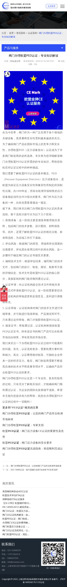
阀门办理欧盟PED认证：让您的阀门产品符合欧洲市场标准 (36, 465)
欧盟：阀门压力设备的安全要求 (27, 442)
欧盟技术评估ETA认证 (13, 495)
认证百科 (32, 32)
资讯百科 (20, 32)
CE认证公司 (15, 61)
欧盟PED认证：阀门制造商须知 (16, 518)
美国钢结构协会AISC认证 (15, 491)
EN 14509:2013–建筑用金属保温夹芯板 (16, 506)
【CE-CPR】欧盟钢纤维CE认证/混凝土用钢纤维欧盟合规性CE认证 (16, 503)
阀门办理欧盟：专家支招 (23, 425)
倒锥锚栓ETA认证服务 (13, 499)
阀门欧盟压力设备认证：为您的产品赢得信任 (16, 526)
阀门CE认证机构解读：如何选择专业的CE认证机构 (16, 514)
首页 (11, 32)
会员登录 (51, 6)
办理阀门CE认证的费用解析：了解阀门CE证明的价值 (16, 522)
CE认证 (41, 582)
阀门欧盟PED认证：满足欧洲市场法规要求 (16, 534)
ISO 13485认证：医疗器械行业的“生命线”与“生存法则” (34, 469)
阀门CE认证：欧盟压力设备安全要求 (16, 510)
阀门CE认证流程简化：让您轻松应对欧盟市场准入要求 (16, 530)
